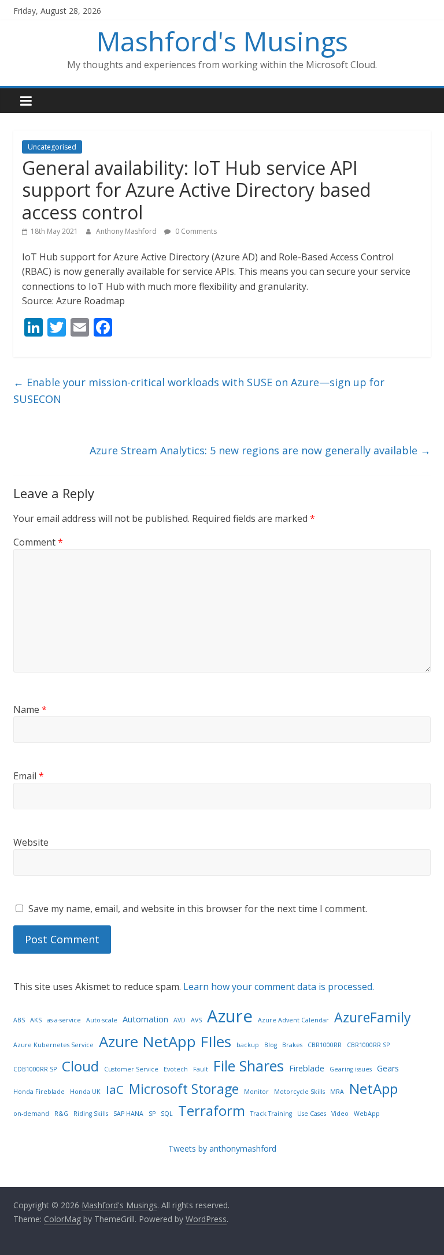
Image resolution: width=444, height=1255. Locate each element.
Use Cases (311, 1114)
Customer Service (131, 1069)
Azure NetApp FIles (165, 1041)
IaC (115, 1089)
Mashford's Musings (222, 41)
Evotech (176, 1069)
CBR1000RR (325, 1045)
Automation (145, 1019)
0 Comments (195, 231)
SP (152, 1114)
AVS (196, 1020)
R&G (61, 1114)
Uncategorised (52, 147)
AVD (179, 1020)
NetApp (373, 1088)
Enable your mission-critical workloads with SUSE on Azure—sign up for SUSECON (198, 390)
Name (30, 709)
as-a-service (64, 1020)
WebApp (367, 1114)
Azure (230, 1016)
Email (28, 776)
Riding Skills (90, 1114)
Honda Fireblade (39, 1092)
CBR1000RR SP (368, 1045)
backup (247, 1045)
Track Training (271, 1114)
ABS (19, 1020)
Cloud (80, 1065)
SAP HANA (128, 1114)
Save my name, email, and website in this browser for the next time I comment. (197, 908)
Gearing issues (351, 1069)
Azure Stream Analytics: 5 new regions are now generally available (260, 450)
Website (31, 842)
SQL (167, 1114)
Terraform (211, 1110)
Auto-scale (101, 1020)
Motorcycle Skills (299, 1092)
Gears (388, 1068)
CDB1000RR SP (35, 1069)
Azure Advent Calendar (293, 1020)
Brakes (292, 1045)
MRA (337, 1092)
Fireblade (306, 1068)
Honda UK (85, 1092)
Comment (38, 542)
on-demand (31, 1114)
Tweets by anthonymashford (222, 1148)
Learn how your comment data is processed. (278, 986)
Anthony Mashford (127, 231)
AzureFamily (372, 1017)
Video (340, 1114)
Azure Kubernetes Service (53, 1045)
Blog (270, 1045)
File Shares (248, 1065)
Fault (200, 1069)
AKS (36, 1020)
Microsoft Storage (184, 1089)
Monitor (256, 1092)
